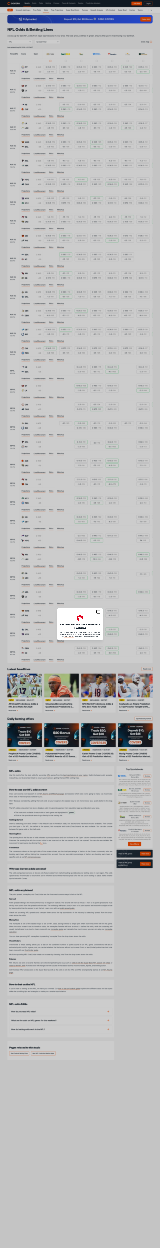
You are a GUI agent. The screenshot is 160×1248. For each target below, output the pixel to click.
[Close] (98, 611)
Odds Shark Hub (69, 636)
